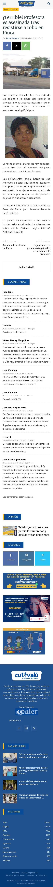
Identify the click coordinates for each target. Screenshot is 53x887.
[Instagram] (26, 728)
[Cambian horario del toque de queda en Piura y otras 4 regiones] (10, 798)
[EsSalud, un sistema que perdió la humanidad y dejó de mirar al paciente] (10, 531)
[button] (4, 4)
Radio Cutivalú (12, 38)
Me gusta (10, 552)
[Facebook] (7, 46)
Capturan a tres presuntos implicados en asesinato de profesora (38, 249)
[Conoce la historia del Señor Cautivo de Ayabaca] (10, 785)
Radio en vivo (41, 876)
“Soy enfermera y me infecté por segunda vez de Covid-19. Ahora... (33, 771)
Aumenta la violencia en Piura (14, 246)
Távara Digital (31, 883)
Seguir (26, 552)
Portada (15, 873)
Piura (6, 9)
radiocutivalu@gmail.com (32, 720)
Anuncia (30, 876)
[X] (16, 46)
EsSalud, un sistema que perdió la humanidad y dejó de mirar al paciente (33, 531)
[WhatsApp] (25, 46)
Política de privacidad (29, 873)
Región (14, 9)
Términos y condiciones (15, 876)
